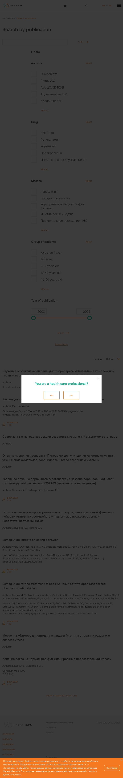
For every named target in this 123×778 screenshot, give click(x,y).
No (71, 395)
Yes (51, 395)
